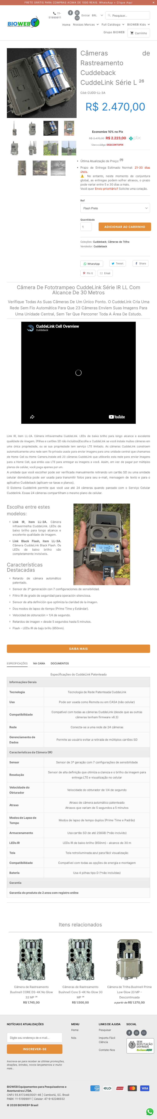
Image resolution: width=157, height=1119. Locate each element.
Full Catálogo (111, 24)
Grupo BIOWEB (114, 32)
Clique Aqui (124, 2)
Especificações (17, 663)
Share (142, 263)
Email (107, 273)
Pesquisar (105, 1030)
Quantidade (87, 219)
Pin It (90, 273)
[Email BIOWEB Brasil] (77, 18)
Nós (73, 1037)
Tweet (119, 263)
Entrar (86, 15)
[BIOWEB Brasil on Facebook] (70, 12)
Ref (82, 200)
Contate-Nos (107, 1049)
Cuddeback (99, 241)
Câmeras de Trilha (118, 241)
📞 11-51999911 (55, 15)
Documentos (60, 663)
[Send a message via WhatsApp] (150, 1112)
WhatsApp (93, 263)
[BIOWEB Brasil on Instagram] (77, 12)
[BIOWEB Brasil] (23, 20)
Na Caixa (39, 663)
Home (66, 24)
